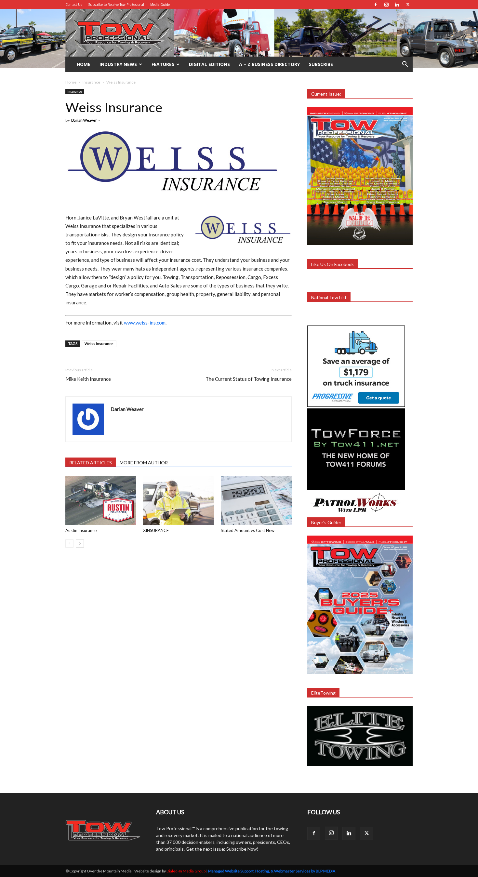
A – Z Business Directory (269, 64)
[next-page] (80, 543)
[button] (405, 65)
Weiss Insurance (99, 343)
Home (83, 64)
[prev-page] (69, 543)
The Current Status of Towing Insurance (249, 379)
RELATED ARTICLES (90, 462)
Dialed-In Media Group (186, 871)
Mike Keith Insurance (88, 379)
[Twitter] (408, 4)
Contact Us (73, 4)
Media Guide (160, 4)
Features (163, 64)
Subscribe (321, 64)
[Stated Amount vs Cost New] (256, 500)
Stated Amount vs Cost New (247, 530)
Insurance (91, 82)
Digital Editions (209, 64)
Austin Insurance (81, 530)
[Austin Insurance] (100, 500)
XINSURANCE (156, 530)
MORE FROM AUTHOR (144, 462)
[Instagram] (386, 4)
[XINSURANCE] (178, 500)
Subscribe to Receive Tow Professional (116, 4)
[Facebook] (375, 4)
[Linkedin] (397, 4)
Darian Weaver (84, 120)
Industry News (118, 64)
